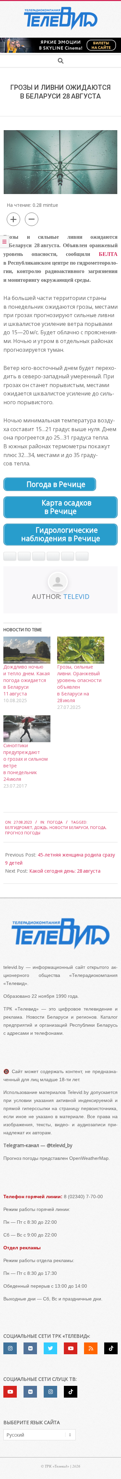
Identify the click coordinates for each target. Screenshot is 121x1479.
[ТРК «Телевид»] (60, 933)
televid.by (13, 967)
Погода (55, 822)
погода (98, 827)
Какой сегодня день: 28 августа (64, 871)
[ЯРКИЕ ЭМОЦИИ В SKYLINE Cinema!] (60, 40)
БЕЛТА (108, 254)
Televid (76, 596)
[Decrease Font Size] (31, 219)
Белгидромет (18, 827)
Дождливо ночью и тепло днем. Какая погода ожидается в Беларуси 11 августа (26, 680)
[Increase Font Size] (13, 219)
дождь (40, 827)
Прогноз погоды (22, 832)
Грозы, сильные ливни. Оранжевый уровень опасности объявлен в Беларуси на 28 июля (79, 683)
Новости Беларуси (68, 827)
